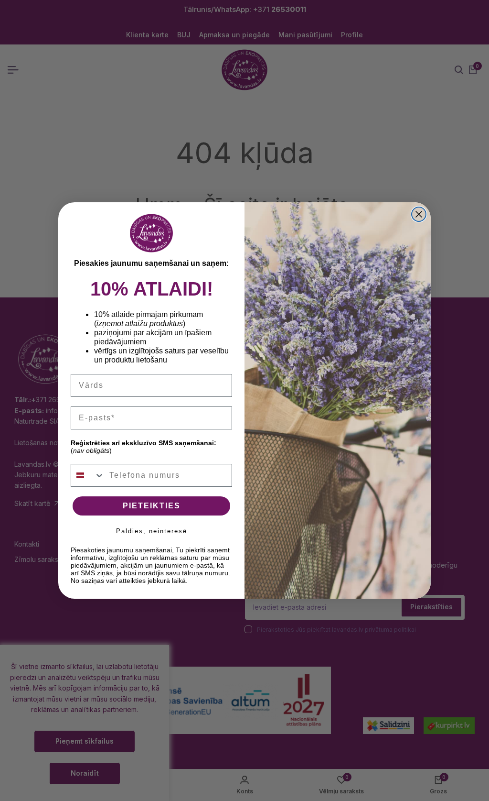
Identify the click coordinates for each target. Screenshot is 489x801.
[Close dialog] (419, 214)
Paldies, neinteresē (151, 531)
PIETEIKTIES (152, 506)
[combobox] (88, 475)
